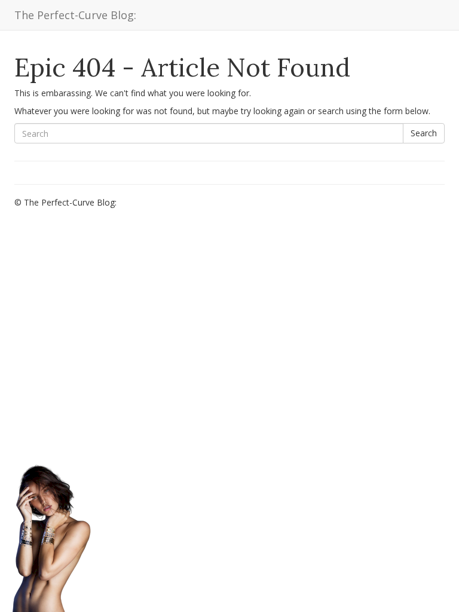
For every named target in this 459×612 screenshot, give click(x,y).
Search (424, 133)
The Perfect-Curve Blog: (75, 15)
